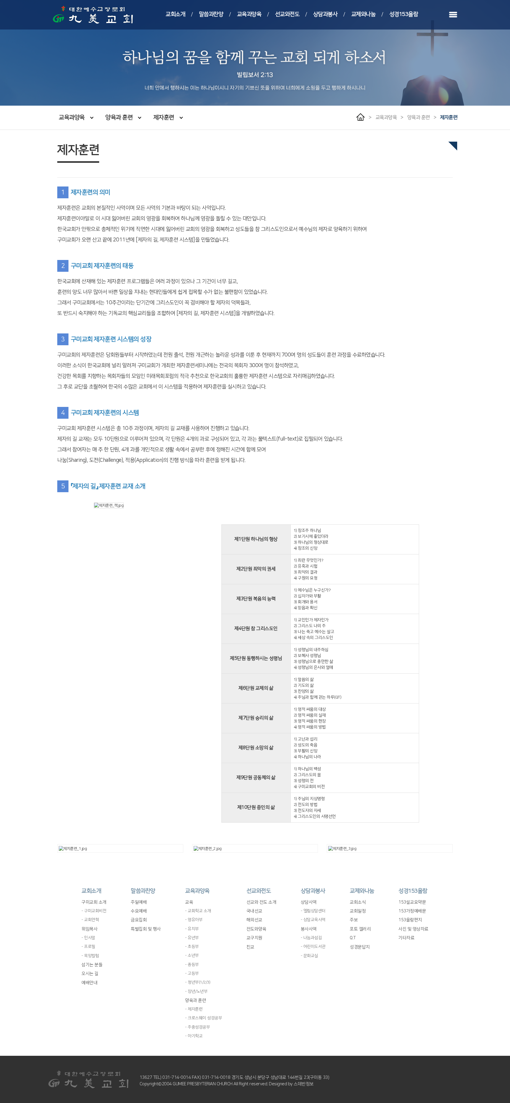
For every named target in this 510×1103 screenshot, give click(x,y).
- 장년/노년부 (196, 991)
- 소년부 (192, 955)
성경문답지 (360, 947)
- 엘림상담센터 (313, 911)
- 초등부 (192, 946)
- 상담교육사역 (313, 919)
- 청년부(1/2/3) (197, 982)
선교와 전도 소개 (261, 902)
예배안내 (89, 982)
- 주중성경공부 (197, 1027)
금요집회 (139, 919)
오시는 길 (90, 973)
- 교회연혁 (90, 919)
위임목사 (89, 929)
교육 (189, 902)
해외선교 (254, 919)
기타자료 (406, 937)
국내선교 (254, 911)
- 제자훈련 (193, 1009)
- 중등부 (192, 964)
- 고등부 (192, 973)
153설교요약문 (412, 902)
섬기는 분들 (91, 964)
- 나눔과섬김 (311, 937)
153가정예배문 (412, 911)
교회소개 (175, 14)
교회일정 (358, 911)
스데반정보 (304, 1083)
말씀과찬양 (211, 14)
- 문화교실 (309, 955)
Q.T (353, 937)
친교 (250, 947)
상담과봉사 (325, 14)
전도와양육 (256, 929)
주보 (354, 919)
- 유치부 (192, 929)
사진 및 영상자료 (413, 929)
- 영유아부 (193, 919)
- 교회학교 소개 (198, 911)
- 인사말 (88, 937)
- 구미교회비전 (93, 911)
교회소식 (358, 902)
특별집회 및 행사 (146, 929)
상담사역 (309, 902)
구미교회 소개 (94, 902)
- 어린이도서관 (313, 946)
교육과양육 (249, 14)
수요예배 (139, 911)
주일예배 (139, 902)
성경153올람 (403, 14)
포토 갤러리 (360, 929)
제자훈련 (163, 117)
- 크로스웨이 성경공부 (203, 1018)
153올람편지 (410, 919)
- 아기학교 (193, 1036)
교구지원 (254, 937)
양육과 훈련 (119, 117)
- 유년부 (192, 937)
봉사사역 (309, 929)
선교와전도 (287, 14)
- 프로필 (88, 946)
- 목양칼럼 (90, 955)
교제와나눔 (363, 14)
